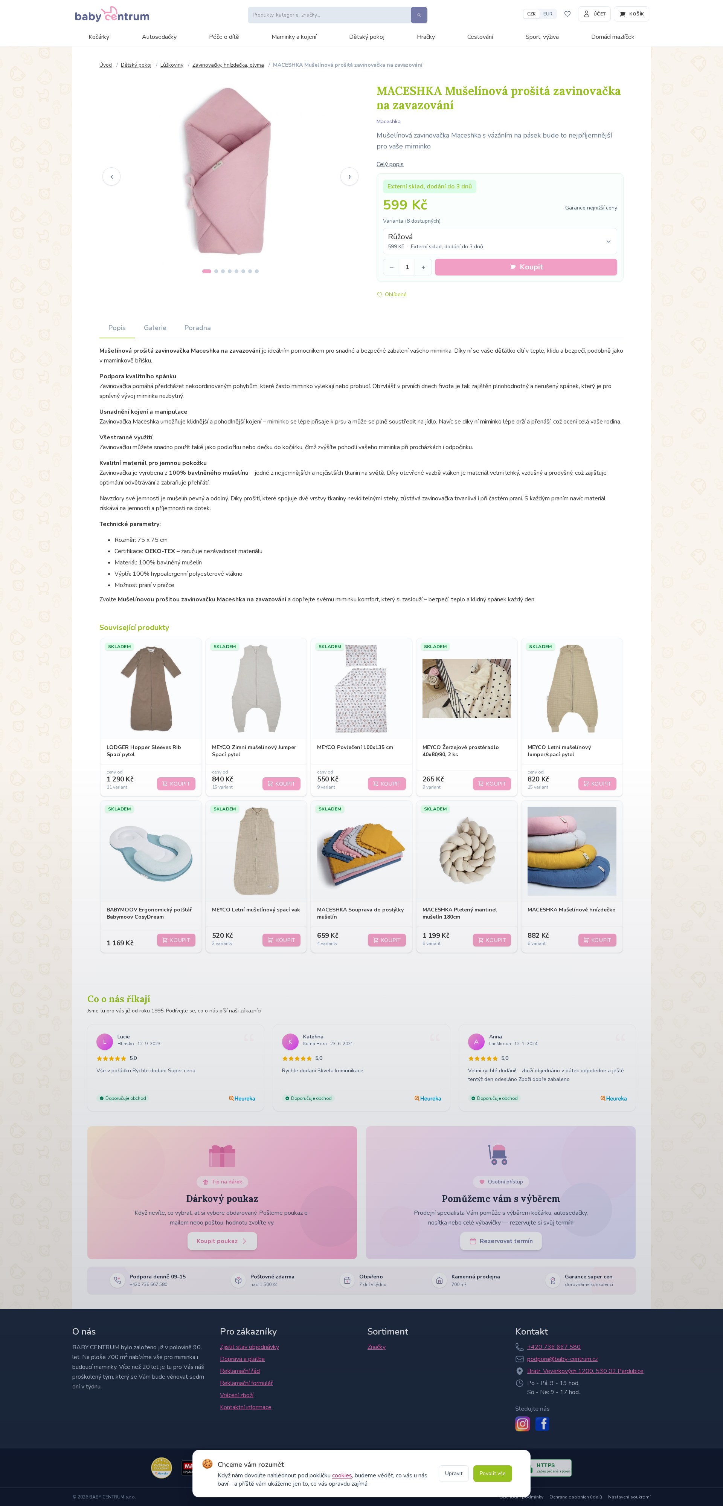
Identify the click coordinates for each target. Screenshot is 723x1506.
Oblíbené (396, 294)
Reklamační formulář (246, 1383)
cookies (342, 1475)
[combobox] (500, 241)
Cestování (480, 37)
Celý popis (390, 164)
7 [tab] (250, 271)
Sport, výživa (542, 37)
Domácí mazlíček (613, 37)
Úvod (105, 65)
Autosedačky (159, 37)
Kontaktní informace (246, 1407)
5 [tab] (236, 271)
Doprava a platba (242, 1359)
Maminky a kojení (294, 37)
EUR (547, 14)
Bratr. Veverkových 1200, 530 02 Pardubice (585, 1371)
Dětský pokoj (366, 37)
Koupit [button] (531, 267)
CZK (531, 14)
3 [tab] (223, 271)
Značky (377, 1347)
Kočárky (98, 37)
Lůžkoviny (171, 65)
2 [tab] (216, 271)
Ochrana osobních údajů (575, 1497)
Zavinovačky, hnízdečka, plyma (228, 65)
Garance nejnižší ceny (591, 207)
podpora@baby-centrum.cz (562, 1359)
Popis (117, 327)
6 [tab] (243, 271)
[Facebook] (542, 1423)
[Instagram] (522, 1423)
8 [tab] (257, 271)
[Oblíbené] (567, 13)
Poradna (198, 327)
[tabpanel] (230, 170)
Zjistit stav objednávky (249, 1347)
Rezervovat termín (506, 1241)
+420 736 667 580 (554, 1347)
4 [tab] (230, 271)
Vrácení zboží (236, 1395)
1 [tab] (206, 271)
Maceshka (389, 121)
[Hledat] (419, 15)
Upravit (453, 1473)
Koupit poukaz (217, 1241)
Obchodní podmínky (521, 1497)
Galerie (155, 327)
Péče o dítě (224, 37)
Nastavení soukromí (629, 1497)
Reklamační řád (240, 1371)
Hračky (426, 37)
